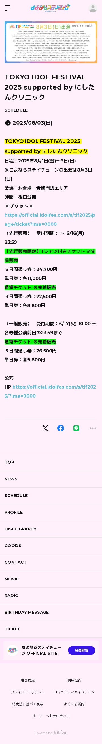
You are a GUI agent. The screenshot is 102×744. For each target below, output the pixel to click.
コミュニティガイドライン (74, 692)
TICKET (12, 629)
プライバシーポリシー (28, 692)
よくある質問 (74, 704)
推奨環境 (28, 680)
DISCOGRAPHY (21, 529)
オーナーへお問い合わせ (51, 716)
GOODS (13, 545)
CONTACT (16, 562)
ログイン (92, 7)
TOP (9, 462)
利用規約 (74, 680)
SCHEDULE (16, 110)
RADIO (12, 595)
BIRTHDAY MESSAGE (27, 612)
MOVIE (11, 579)
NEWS (11, 478)
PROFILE (14, 512)
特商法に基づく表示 (27, 704)
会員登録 (81, 650)
